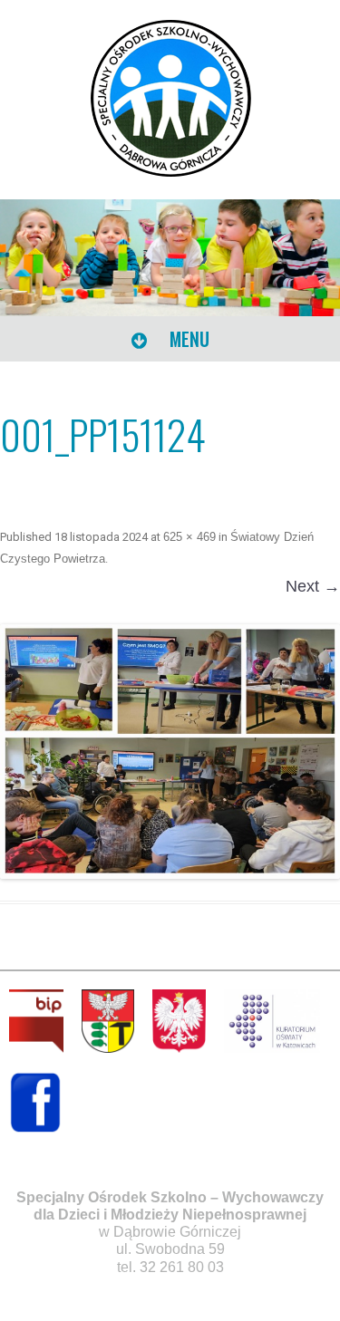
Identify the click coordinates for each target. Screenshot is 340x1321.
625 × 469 (189, 537)
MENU (187, 338)
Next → (313, 586)
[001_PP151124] (170, 751)
